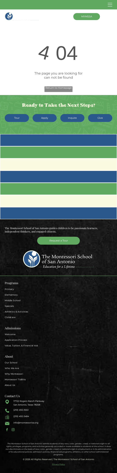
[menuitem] (58, 289)
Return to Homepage (58, 87)
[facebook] (7, 430)
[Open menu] (110, 4)
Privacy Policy (58, 464)
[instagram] (13, 430)
